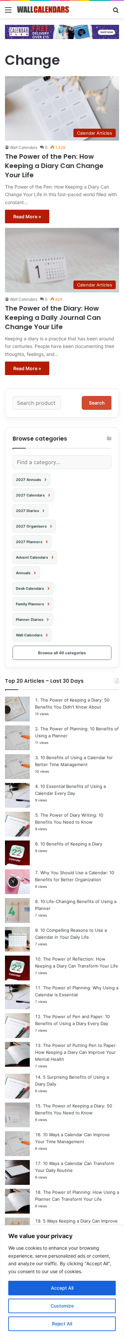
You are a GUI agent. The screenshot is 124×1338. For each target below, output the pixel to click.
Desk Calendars (30, 588)
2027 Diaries (27, 510)
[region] (62, 1281)
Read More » (27, 216)
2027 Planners (29, 542)
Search (97, 403)
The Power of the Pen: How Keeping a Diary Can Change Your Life (54, 166)
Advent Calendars (32, 557)
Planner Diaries (29, 619)
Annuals (23, 573)
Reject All (62, 1323)
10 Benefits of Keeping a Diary (71, 843)
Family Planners (30, 604)
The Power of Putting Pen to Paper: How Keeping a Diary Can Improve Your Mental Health (76, 1052)
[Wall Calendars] (43, 10)
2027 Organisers (31, 526)
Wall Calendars (23, 147)
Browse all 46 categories (62, 652)
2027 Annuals (28, 479)
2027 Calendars (30, 495)
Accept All (62, 1288)
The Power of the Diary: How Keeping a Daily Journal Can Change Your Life (53, 317)
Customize (62, 1306)
